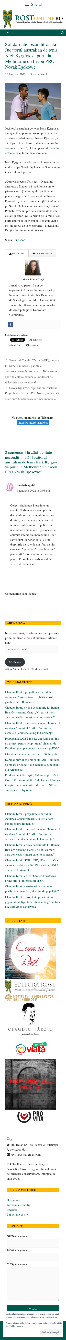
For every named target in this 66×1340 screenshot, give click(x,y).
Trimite (33, 1309)
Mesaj (17, 1264)
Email (17, 1250)
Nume (17, 1236)
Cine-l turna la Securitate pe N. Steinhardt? (31, 754)
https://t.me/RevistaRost (33, 422)
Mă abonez (15, 662)
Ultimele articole (43, 253)
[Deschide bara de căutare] (62, 32)
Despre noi (13, 1200)
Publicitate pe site (18, 1214)
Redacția (12, 1210)
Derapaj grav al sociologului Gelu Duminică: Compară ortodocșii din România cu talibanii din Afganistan (32, 764)
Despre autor (18, 253)
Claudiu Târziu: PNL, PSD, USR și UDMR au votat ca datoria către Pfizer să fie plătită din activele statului (32, 865)
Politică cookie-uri (16, 1326)
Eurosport (20, 240)
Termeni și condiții (18, 1205)
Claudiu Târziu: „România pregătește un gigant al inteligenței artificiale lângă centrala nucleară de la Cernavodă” (33, 902)
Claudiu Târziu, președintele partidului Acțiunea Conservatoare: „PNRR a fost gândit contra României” (29, 697)
